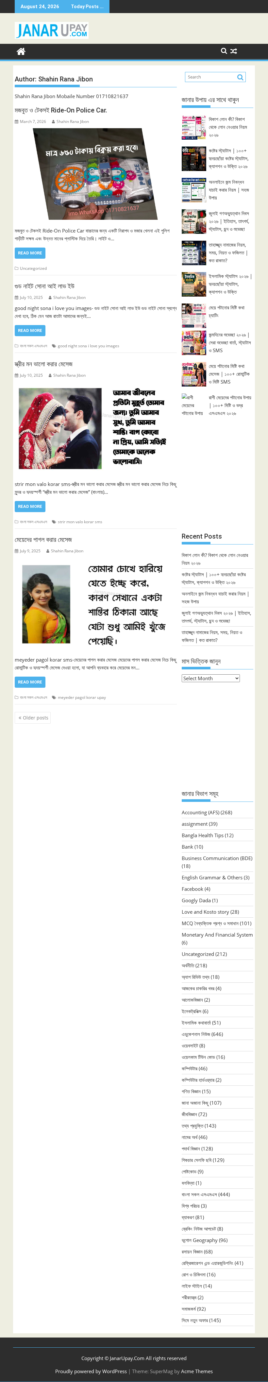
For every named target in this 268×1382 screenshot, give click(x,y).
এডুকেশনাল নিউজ (196, 1034)
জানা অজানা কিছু (195, 1102)
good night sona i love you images (88, 346)
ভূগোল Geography (200, 1240)
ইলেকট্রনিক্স (191, 1011)
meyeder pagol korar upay (82, 697)
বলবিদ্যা (188, 1183)
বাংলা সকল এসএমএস (33, 346)
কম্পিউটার (189, 1068)
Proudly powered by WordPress (91, 1371)
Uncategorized (33, 268)
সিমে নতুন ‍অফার (195, 1320)
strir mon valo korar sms (80, 522)
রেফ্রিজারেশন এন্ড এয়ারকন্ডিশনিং (207, 1263)
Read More (30, 252)
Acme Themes (197, 1371)
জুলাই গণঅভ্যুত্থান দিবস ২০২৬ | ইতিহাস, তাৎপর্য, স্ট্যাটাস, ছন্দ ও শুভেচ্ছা (229, 221)
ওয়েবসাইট (190, 1045)
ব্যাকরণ (188, 1217)
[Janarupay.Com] (21, 50)
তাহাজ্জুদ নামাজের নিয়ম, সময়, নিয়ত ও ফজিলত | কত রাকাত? (228, 252)
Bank (187, 846)
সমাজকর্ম (189, 1308)
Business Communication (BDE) (217, 858)
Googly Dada (196, 900)
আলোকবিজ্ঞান (192, 999)
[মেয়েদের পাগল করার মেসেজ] (96, 603)
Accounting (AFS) (200, 812)
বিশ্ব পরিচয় (191, 1205)
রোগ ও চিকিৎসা (194, 1274)
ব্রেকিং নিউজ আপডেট (199, 1228)
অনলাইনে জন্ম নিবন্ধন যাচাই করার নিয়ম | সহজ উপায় (229, 190)
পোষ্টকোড (189, 1171)
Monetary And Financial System (217, 934)
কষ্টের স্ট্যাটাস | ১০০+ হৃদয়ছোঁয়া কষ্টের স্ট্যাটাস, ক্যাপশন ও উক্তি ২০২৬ (229, 158)
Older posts (35, 718)
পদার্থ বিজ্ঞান (191, 1148)
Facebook (192, 889)
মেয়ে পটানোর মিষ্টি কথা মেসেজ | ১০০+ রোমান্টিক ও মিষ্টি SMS (229, 374)
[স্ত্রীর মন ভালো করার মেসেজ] (96, 427)
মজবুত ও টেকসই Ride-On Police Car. (61, 110)
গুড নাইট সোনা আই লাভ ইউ (45, 286)
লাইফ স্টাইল (192, 1286)
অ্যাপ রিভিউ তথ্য (195, 977)
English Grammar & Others (212, 877)
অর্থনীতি (188, 965)
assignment (195, 824)
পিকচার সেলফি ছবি (196, 1160)
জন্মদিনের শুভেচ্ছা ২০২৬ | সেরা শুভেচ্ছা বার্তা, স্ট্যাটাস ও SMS (230, 342)
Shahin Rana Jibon (73, 121)
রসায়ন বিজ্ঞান (192, 1251)
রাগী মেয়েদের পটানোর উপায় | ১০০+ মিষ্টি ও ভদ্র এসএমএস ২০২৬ (230, 405)
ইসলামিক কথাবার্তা (196, 1022)
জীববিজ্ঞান (189, 1114)
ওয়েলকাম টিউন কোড (198, 1057)
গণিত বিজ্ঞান (191, 1091)
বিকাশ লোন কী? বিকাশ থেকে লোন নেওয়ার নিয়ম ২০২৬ (228, 127)
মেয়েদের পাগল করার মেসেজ (43, 540)
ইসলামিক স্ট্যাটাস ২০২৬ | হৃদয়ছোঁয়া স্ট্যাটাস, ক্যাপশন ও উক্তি (230, 284)
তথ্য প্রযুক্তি (192, 1125)
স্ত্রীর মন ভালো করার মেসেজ (44, 364)
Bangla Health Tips (203, 835)
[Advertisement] (217, 480)
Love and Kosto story (205, 911)
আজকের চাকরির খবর (198, 988)
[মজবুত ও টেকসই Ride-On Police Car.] (96, 173)
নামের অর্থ (189, 1137)
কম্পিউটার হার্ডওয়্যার (198, 1080)
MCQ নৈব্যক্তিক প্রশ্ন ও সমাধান (210, 923)
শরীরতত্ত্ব (189, 1297)
